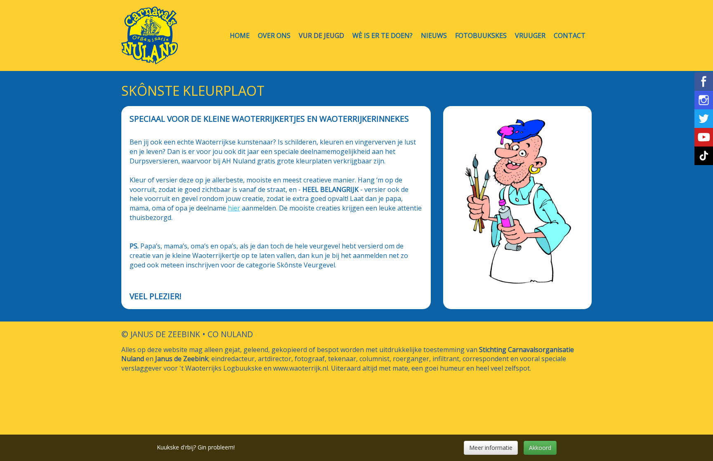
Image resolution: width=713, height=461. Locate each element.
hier (234, 208)
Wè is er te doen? (382, 35)
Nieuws (434, 35)
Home (240, 35)
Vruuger (530, 35)
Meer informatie (490, 448)
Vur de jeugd (321, 35)
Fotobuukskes (481, 35)
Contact (570, 35)
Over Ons (274, 35)
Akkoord (540, 448)
